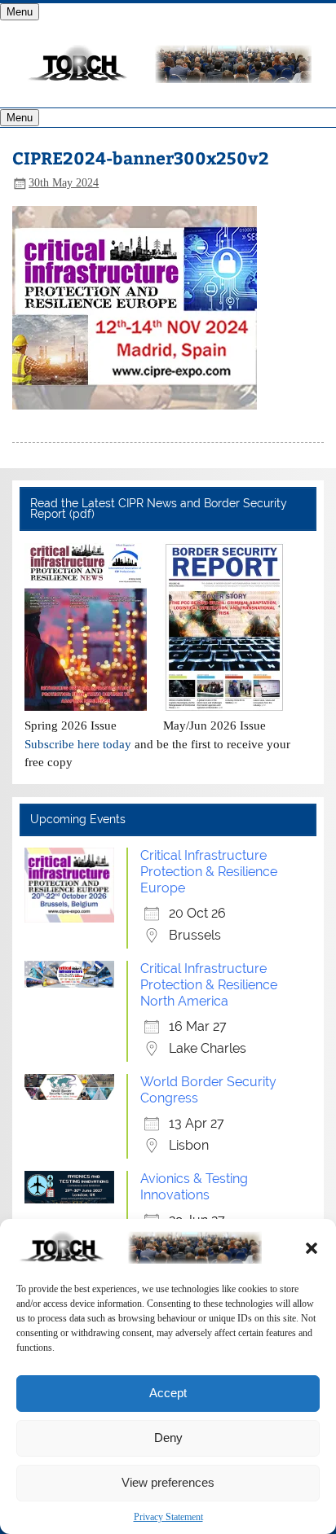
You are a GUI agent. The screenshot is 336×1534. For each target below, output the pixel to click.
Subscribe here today (77, 744)
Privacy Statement (168, 1517)
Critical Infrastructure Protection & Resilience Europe (208, 872)
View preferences (168, 1482)
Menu (20, 12)
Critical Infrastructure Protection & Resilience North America (208, 985)
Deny (168, 1437)
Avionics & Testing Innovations (194, 1187)
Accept (168, 1393)
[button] (311, 1248)
